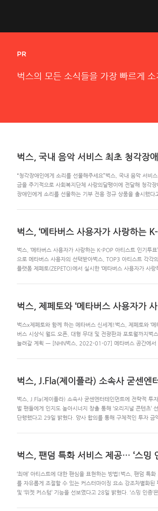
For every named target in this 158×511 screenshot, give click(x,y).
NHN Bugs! (48, 16)
